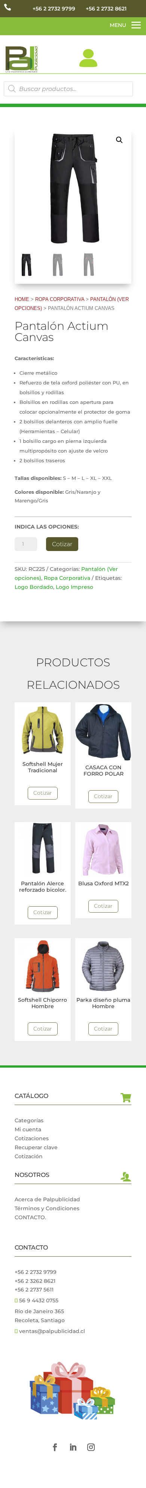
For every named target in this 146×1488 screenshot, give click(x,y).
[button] (119, 140)
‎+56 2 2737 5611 (34, 1289)
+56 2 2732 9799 (54, 8)
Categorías (29, 1120)
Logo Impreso (74, 587)
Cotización (29, 1156)
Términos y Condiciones (47, 1208)
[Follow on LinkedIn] (73, 1447)
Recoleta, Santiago (40, 1320)
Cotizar (62, 544)
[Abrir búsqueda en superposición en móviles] (68, 88)
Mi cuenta (28, 1129)
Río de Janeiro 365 (39, 1311)
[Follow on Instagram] (90, 1447)
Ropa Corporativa (59, 299)
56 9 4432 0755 (38, 1300)
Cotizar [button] (42, 792)
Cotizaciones (32, 1138)
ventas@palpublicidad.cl (52, 1331)
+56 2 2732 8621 (106, 8)
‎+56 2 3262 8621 (35, 1281)
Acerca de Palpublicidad (47, 1199)
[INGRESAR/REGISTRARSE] (88, 58)
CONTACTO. (30, 1217)
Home (22, 299)
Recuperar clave (36, 1147)
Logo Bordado (34, 587)
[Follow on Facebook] (55, 1447)
